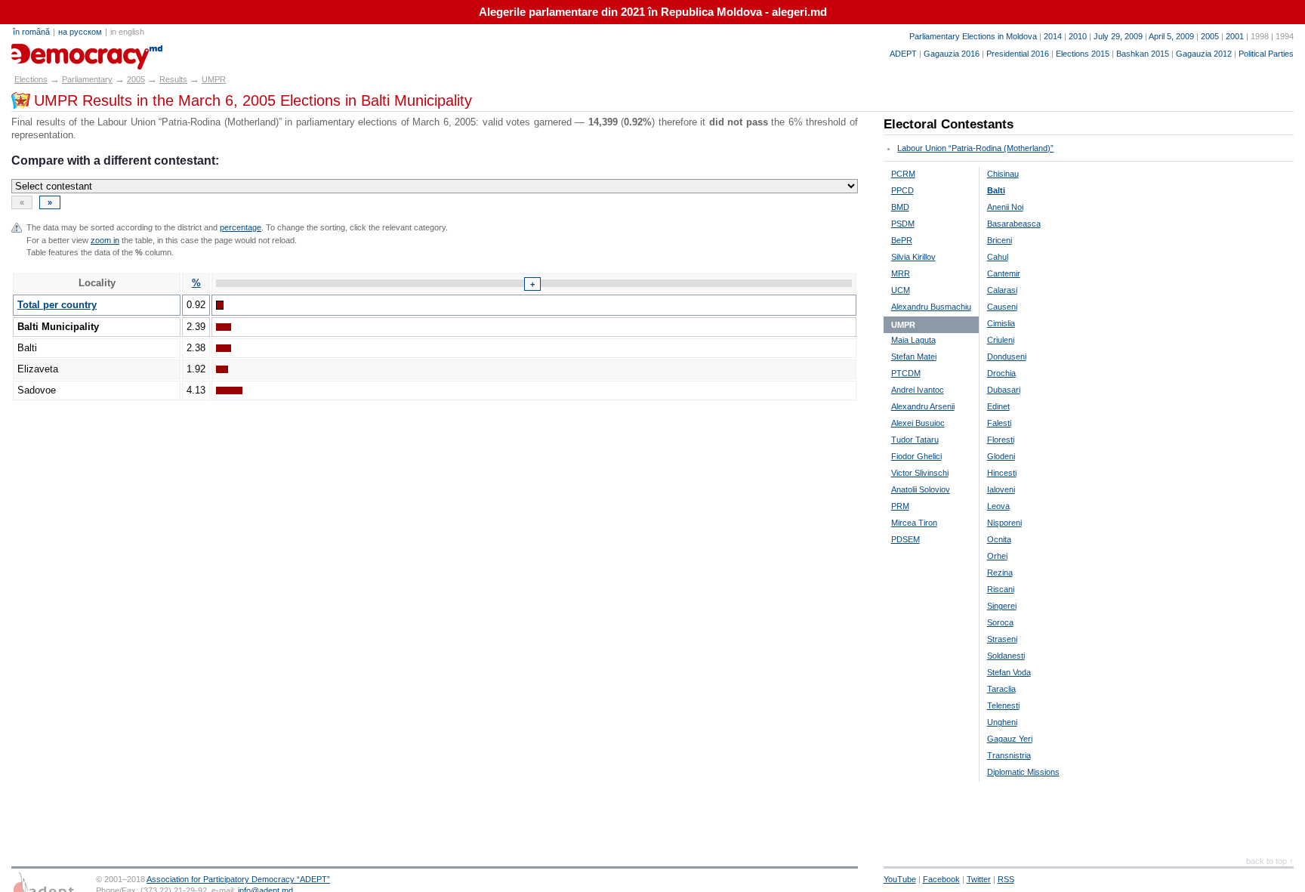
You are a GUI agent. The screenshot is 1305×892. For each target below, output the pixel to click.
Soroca (1000, 622)
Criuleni (1000, 339)
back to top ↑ (1270, 861)
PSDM (903, 223)
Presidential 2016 (1017, 53)
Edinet (998, 406)
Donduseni (1006, 356)
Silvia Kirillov (913, 256)
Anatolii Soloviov (920, 489)
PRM (900, 506)
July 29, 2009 (1118, 36)
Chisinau (1003, 173)
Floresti (1000, 439)
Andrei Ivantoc (917, 389)
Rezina (1000, 572)
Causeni (1002, 306)
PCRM (903, 173)
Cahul (997, 256)
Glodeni (1001, 456)
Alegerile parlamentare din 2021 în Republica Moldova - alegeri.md (653, 12)
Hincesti (1002, 472)
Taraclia (1001, 688)
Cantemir (1003, 273)
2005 (1210, 36)
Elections (31, 79)
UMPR (214, 79)
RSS (1006, 879)
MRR (900, 273)
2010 (1078, 36)
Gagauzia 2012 (1204, 53)
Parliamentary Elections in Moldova (973, 36)
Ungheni (1002, 722)
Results (173, 79)
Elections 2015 (1082, 53)
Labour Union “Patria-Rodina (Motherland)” (975, 148)
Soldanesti (1006, 655)
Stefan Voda (1009, 672)
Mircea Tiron (914, 522)
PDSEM (905, 539)
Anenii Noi (1005, 206)
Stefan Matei (913, 356)
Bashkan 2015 (1142, 53)
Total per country (57, 304)
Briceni (999, 240)
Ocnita (999, 539)
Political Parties (1266, 53)
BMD (900, 206)
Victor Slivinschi (920, 472)
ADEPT (903, 53)
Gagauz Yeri (1009, 738)
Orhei (997, 555)
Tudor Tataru (915, 439)
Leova (998, 506)
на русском (80, 31)
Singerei (1002, 605)
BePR (901, 240)
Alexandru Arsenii (923, 406)
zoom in (105, 240)
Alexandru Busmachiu (931, 306)
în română (31, 31)
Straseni (1002, 639)
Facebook (941, 879)
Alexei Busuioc (918, 422)
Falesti (999, 422)
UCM (900, 290)
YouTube (900, 879)
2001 (1235, 36)
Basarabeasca (1014, 223)
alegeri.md (45, 51)
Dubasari (1003, 389)
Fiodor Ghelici (916, 456)
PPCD (902, 190)
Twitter (979, 879)
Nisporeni (1004, 522)
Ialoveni (1001, 489)
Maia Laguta (913, 339)
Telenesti (1003, 705)
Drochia (1001, 373)
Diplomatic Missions (1023, 771)
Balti (996, 190)
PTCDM (906, 373)
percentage (240, 227)
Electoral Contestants (948, 124)
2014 (1053, 36)
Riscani (1000, 589)
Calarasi (1002, 290)
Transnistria (1009, 755)
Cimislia (1001, 323)
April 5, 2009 (1171, 36)
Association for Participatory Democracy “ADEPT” (238, 879)
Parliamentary (87, 79)
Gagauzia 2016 (952, 53)
